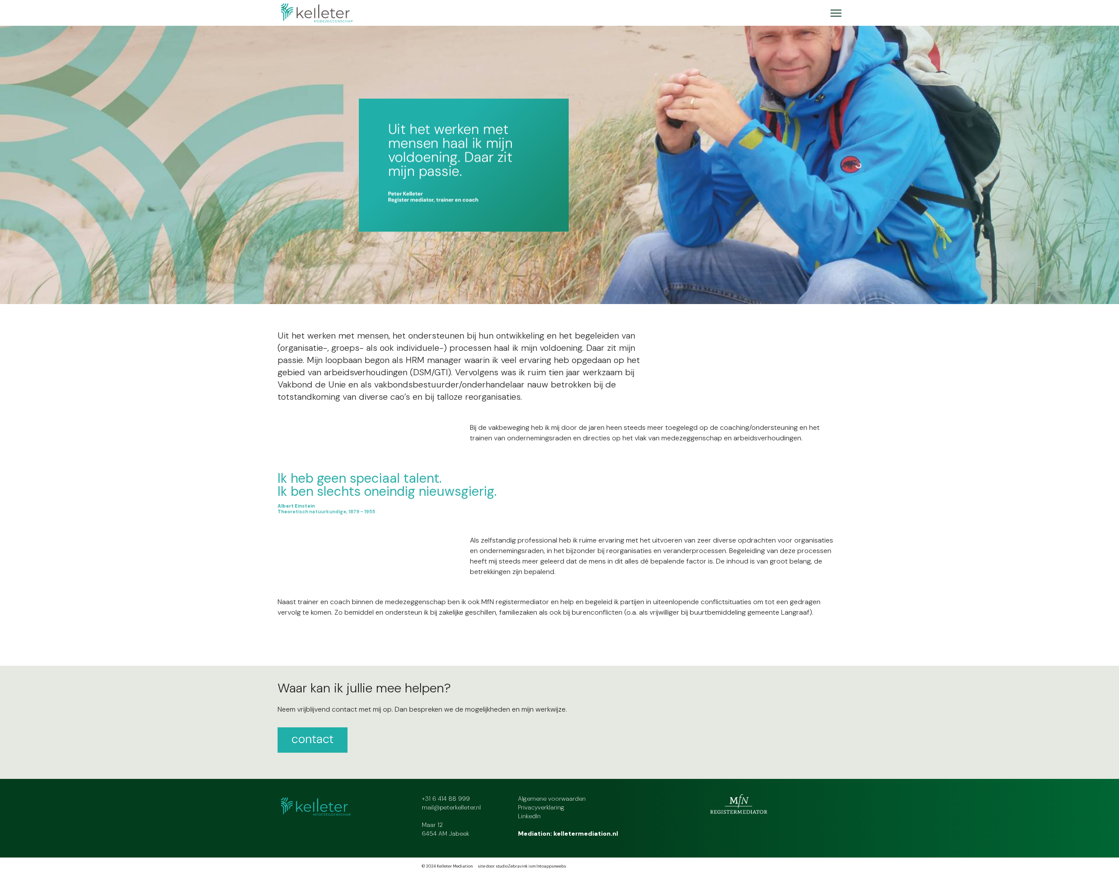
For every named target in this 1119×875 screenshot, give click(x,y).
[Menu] (836, 13)
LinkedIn (529, 816)
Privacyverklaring (541, 807)
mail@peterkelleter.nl (451, 807)
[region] (559, 165)
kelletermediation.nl (585, 833)
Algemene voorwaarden (552, 798)
